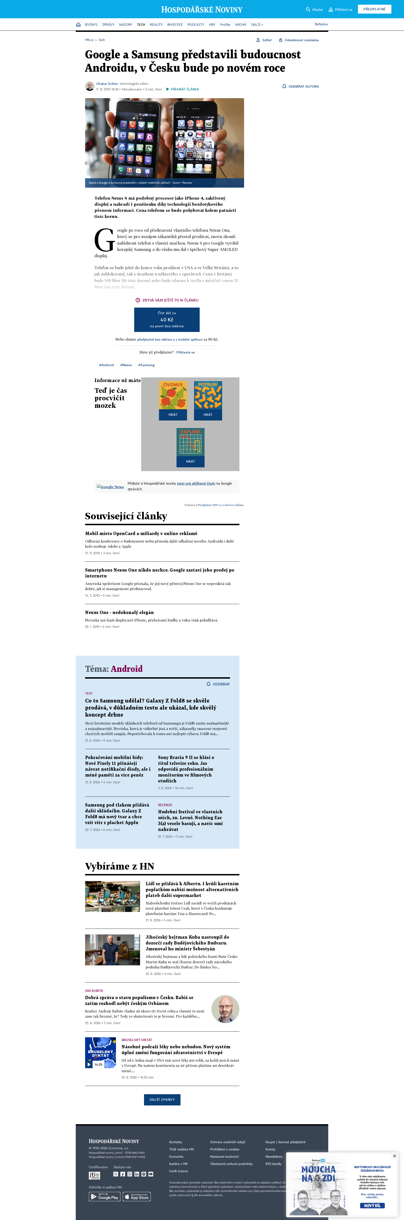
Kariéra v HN (178, 1164)
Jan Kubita (94, 991)
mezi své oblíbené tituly (196, 483)
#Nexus (126, 365)
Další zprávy (162, 1099)
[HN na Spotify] (143, 1174)
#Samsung (146, 365)
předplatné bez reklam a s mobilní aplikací (170, 339)
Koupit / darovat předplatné (286, 1142)
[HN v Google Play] (104, 1196)
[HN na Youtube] (150, 1174)
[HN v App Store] (137, 1196)
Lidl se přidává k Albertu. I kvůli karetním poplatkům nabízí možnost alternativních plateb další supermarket (192, 890)
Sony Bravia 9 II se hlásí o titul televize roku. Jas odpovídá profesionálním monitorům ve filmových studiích (186, 769)
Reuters (187, 183)
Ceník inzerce (178, 1171)
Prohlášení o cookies (224, 1149)
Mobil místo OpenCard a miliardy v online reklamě (141, 534)
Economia (176, 1156)
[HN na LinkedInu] (136, 1174)
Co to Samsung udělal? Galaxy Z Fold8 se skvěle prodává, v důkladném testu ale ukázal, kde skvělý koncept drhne (150, 708)
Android (127, 669)
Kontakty (175, 1142)
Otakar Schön (107, 84)
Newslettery (274, 1156)
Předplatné (375, 9)
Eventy (270, 1149)
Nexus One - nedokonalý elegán (119, 613)
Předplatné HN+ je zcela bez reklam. (221, 505)
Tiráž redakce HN (181, 1149)
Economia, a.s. (118, 1148)
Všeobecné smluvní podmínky (231, 1164)
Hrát (173, 415)
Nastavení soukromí (224, 1156)
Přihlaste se (186, 352)
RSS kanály (273, 1164)
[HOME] (78, 25)
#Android (106, 365)
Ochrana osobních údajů (227, 1142)
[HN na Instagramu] (129, 1174)
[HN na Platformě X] (115, 1174)
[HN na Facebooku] (122, 1174)
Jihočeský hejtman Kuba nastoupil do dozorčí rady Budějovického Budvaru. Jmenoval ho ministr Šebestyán (187, 943)
